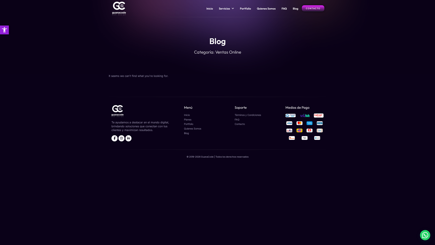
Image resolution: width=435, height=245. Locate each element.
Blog (295, 8)
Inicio (209, 8)
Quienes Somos (266, 8)
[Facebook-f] (114, 138)
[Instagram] (121, 138)
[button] (4, 30)
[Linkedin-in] (128, 138)
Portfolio (245, 8)
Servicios (224, 8)
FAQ (284, 8)
